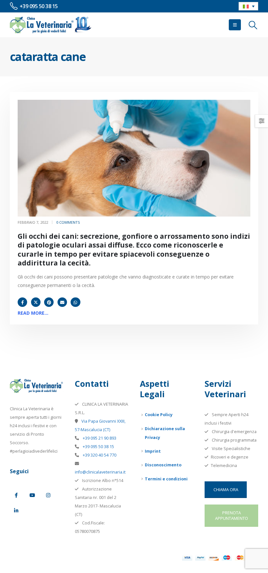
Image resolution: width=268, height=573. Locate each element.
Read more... (33, 313)
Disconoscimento (163, 465)
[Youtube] (32, 495)
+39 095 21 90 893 (99, 438)
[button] (235, 24)
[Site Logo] (51, 25)
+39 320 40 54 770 (99, 455)
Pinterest (49, 302)
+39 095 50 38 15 (98, 446)
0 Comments (68, 222)
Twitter (36, 302)
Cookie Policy (159, 414)
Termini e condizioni (166, 479)
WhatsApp (75, 302)
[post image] (134, 158)
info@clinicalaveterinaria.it (100, 472)
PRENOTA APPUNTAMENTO (231, 515)
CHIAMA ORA (225, 489)
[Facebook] (16, 495)
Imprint (153, 451)
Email (62, 302)
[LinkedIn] (16, 510)
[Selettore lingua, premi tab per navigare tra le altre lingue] (248, 6)
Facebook (22, 302)
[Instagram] (48, 495)
